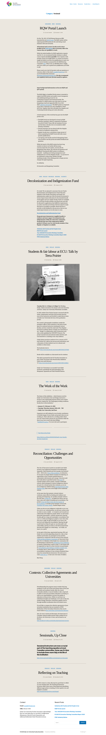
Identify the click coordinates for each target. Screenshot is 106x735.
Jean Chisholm (49, 32)
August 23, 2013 (59, 462)
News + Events (73, 4)
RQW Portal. (50, 40)
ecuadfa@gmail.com (58, 72)
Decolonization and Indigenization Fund (53, 181)
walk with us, (43, 554)
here (44, 63)
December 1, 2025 (59, 32)
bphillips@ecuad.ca (43, 422)
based (61, 480)
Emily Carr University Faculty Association (33, 731)
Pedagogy (47, 449)
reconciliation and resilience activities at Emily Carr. (52, 548)
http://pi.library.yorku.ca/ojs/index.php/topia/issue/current (53, 620)
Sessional (58, 23)
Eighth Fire (48, 498)
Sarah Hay (49, 259)
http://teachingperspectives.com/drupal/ (48, 691)
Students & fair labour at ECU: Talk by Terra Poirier (53, 253)
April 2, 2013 (59, 580)
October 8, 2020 (58, 185)
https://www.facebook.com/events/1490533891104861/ (54, 363)
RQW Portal (48, 48)
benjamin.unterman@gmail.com (46, 75)
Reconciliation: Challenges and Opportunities (53, 456)
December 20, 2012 (59, 677)
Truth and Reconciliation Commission (47, 539)
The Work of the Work (53, 386)
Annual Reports (96, 4)
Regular (45, 176)
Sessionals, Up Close (53, 635)
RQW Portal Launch (53, 28)
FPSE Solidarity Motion (43, 237)
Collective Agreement (46, 105)
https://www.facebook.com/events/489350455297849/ (54, 349)
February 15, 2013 (59, 639)
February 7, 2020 (57, 259)
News (53, 23)
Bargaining (48, 23)
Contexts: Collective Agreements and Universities (53, 575)
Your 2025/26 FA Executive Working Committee (50, 233)
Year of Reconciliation (54, 473)
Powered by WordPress (50, 731)
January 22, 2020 (58, 390)
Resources (80, 4)
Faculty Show (87, 4)
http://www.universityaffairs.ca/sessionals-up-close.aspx (52, 658)
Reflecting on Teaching (53, 673)
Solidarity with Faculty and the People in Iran (49, 229)
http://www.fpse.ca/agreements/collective (57, 610)
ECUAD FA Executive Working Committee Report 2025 (51, 235)
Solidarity (64, 176)
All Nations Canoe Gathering (61, 542)
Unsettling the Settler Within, (45, 505)
